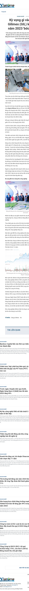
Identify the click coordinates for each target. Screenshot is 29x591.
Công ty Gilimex (15, 317)
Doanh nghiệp (20, 16)
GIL (21, 317)
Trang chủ (3, 11)
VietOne (7, 6)
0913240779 (15, 585)
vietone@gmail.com (7, 586)
